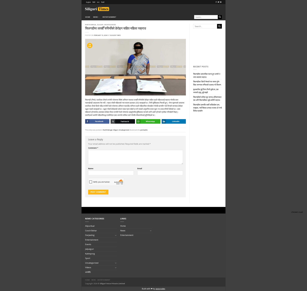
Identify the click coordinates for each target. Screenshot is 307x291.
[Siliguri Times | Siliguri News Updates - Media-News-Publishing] (97, 9)
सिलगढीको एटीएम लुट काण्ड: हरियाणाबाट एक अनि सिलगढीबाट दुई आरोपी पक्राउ (207, 98)
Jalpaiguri (89, 249)
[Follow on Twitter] (218, 2)
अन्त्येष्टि (88, 272)
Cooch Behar (91, 230)
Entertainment (109, 17)
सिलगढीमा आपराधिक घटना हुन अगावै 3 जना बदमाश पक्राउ (206, 75)
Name (90, 168)
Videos (88, 267)
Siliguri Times (115, 35)
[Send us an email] (220, 2)
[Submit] (220, 17)
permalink (144, 130)
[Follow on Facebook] (216, 2)
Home (87, 17)
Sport (87, 258)
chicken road (297, 212)
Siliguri (100, 24)
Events (88, 244)
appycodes (160, 288)
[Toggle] (116, 235)
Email (139, 168)
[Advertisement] (194, 8)
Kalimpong (90, 253)
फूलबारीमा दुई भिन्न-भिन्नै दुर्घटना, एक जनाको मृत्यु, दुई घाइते (205, 91)
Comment (93, 148)
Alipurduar (90, 226)
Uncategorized (110, 24)
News (95, 17)
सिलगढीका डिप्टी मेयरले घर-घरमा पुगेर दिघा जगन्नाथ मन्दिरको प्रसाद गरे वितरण (207, 83)
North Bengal (90, 24)
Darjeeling (89, 235)
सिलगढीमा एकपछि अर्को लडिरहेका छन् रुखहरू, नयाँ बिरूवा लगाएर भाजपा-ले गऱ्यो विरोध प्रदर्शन (207, 107)
